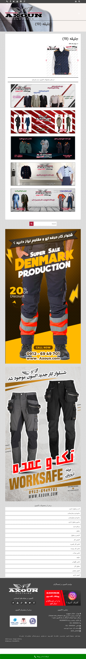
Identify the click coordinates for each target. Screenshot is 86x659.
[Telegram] (7, 4)
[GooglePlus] (24, 1)
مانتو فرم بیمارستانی (74, 513)
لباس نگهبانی (76, 562)
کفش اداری (76, 575)
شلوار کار (77, 566)
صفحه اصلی (77, 636)
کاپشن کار (77, 540)
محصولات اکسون (70, 636)
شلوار (78, 531)
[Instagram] (21, 1)
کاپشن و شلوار (75, 535)
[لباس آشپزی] (43, 174)
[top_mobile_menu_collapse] (76, 1)
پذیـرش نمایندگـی (36, 636)
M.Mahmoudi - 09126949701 (12, 641)
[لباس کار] (43, 200)
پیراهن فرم (76, 526)
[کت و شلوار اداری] (43, 95)
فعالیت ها (56, 636)
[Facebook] (10, 1)
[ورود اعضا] (7, 1)
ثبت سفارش (43, 636)
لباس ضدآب (76, 553)
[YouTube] (17, 1)
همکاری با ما (28, 636)
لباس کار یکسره (75, 544)
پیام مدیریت (62, 636)
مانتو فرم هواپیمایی (74, 517)
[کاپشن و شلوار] (43, 147)
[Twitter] (14, 1)
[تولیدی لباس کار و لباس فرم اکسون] (30, 13)
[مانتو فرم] (43, 121)
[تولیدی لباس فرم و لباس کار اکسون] (23, 588)
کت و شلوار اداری (74, 509)
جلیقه (78, 557)
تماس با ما (21, 636)
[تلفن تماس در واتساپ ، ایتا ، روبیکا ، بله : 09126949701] (10, 4)
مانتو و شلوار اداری (74, 522)
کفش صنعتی (76, 570)
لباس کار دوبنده (75, 548)
